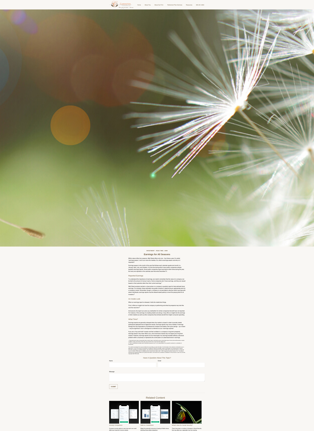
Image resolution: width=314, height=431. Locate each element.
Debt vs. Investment (146, 425)
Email (159, 361)
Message (111, 371)
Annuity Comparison (115, 425)
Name (111, 361)
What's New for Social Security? (182, 425)
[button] (139, 4)
